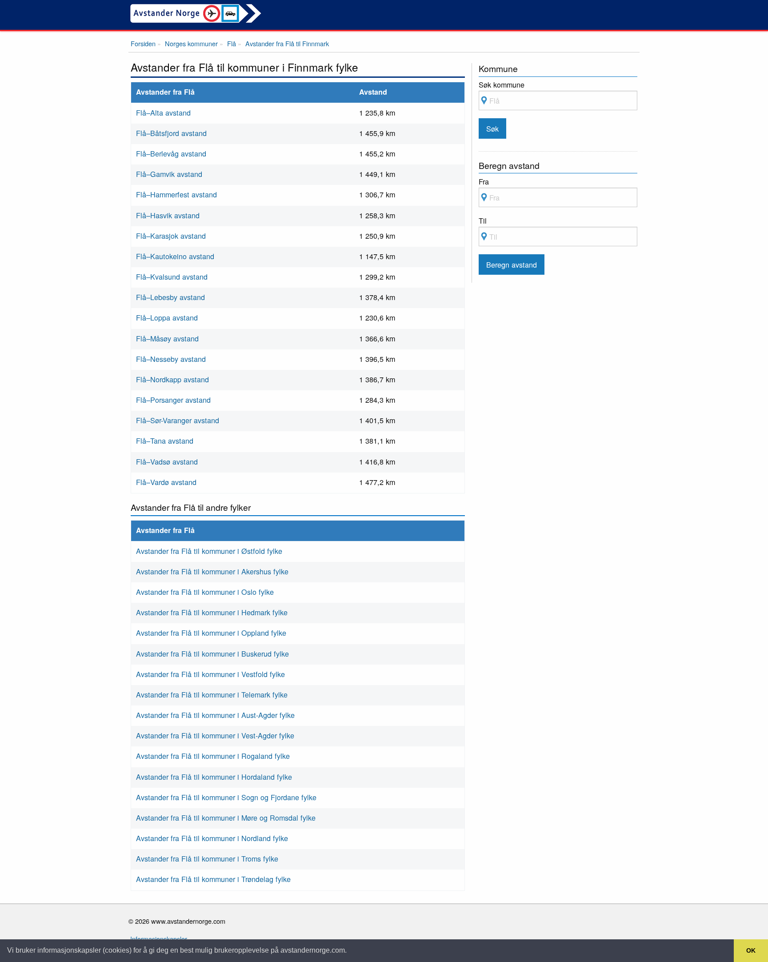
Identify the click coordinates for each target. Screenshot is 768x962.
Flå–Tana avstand (164, 440)
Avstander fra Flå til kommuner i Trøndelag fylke (213, 879)
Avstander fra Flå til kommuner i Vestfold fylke (210, 674)
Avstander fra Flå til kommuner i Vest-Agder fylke (215, 735)
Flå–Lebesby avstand (170, 297)
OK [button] (751, 950)
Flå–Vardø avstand (166, 482)
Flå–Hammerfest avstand (176, 194)
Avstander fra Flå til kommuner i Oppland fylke (211, 632)
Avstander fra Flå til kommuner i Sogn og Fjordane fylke (226, 797)
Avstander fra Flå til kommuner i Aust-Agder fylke (215, 714)
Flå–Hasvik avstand (168, 215)
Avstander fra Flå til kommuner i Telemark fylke (212, 694)
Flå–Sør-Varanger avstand (177, 420)
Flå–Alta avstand (163, 112)
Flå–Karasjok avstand (171, 235)
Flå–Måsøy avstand (167, 338)
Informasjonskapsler (158, 938)
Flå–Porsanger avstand (173, 399)
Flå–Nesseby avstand (171, 358)
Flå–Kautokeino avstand (175, 256)
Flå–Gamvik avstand (169, 173)
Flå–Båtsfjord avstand (171, 133)
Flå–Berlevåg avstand (171, 153)
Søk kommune (501, 84)
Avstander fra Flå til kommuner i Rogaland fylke (213, 755)
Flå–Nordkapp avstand (172, 379)
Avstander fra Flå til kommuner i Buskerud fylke (212, 653)
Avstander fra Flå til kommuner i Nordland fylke (212, 838)
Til (483, 220)
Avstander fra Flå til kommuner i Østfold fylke (209, 550)
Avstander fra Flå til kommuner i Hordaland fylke (214, 776)
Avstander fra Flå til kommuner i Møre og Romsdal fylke (226, 817)
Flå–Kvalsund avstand (172, 276)
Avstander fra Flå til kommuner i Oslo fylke (205, 591)
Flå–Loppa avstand (167, 317)
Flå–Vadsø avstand (167, 461)
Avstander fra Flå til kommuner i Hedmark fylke (212, 612)
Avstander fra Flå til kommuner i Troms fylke (207, 858)
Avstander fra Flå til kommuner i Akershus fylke (212, 571)
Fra (484, 181)
